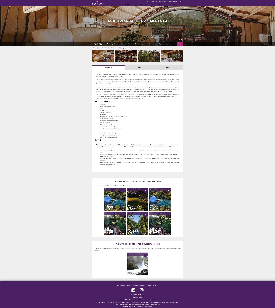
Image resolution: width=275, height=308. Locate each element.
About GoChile (124, 299)
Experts (149, 285)
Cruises (128, 285)
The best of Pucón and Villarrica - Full (135, 189)
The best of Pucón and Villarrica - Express (158, 189)
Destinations (144, 4)
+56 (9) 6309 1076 (167, 1)
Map (139, 68)
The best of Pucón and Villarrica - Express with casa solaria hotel (112, 213)
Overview (108, 68)
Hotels (127, 4)
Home (148, 1)
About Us (175, 4)
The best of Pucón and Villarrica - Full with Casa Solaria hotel (158, 213)
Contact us (175, 1)
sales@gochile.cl (138, 297)
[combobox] (152, 1)
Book (180, 44)
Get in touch (132, 299)
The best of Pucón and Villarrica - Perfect (112, 189)
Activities (142, 285)
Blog (160, 4)
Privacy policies (150, 299)
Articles (154, 285)
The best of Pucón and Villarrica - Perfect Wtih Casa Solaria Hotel (135, 213)
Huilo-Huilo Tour (131, 254)
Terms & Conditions (141, 299)
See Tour (122, 209)
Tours (111, 4)
